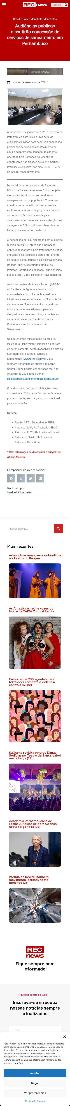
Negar (35, 1083)
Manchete (36, 19)
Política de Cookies (35, 1101)
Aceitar (35, 1073)
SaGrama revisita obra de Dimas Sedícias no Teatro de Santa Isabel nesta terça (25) (35, 755)
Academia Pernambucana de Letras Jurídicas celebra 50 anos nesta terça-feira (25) (33, 824)
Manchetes (50, 19)
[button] (64, 1037)
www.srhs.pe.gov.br (35, 358)
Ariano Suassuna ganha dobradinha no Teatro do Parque (35, 557)
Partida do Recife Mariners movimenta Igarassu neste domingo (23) (29, 879)
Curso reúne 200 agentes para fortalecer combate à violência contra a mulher (32, 682)
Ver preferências (35, 1093)
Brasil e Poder (21, 19)
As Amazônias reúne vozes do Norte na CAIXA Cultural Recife (31, 610)
